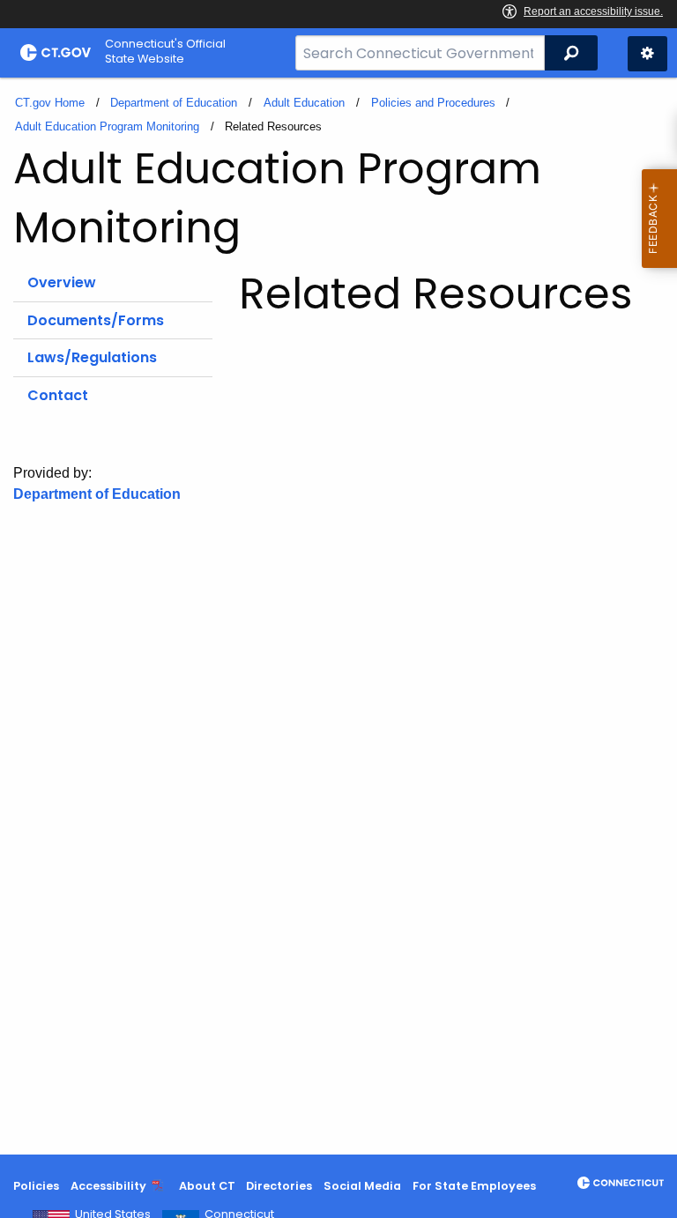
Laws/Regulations (92, 357)
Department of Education (173, 102)
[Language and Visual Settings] (647, 53)
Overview (61, 282)
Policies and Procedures (433, 102)
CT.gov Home (50, 102)
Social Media (362, 1185)
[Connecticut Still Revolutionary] (620, 1183)
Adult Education (304, 102)
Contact (57, 395)
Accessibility (108, 1185)
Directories (279, 1185)
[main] (338, 616)
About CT (207, 1185)
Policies (36, 1185)
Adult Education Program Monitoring (107, 126)
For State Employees (474, 1185)
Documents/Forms (95, 320)
